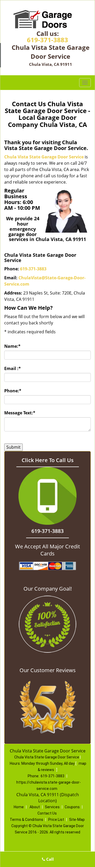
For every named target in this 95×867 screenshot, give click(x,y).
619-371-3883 (47, 39)
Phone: (12, 391)
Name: (12, 346)
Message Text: (19, 413)
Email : (12, 368)
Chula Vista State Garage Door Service (44, 157)
